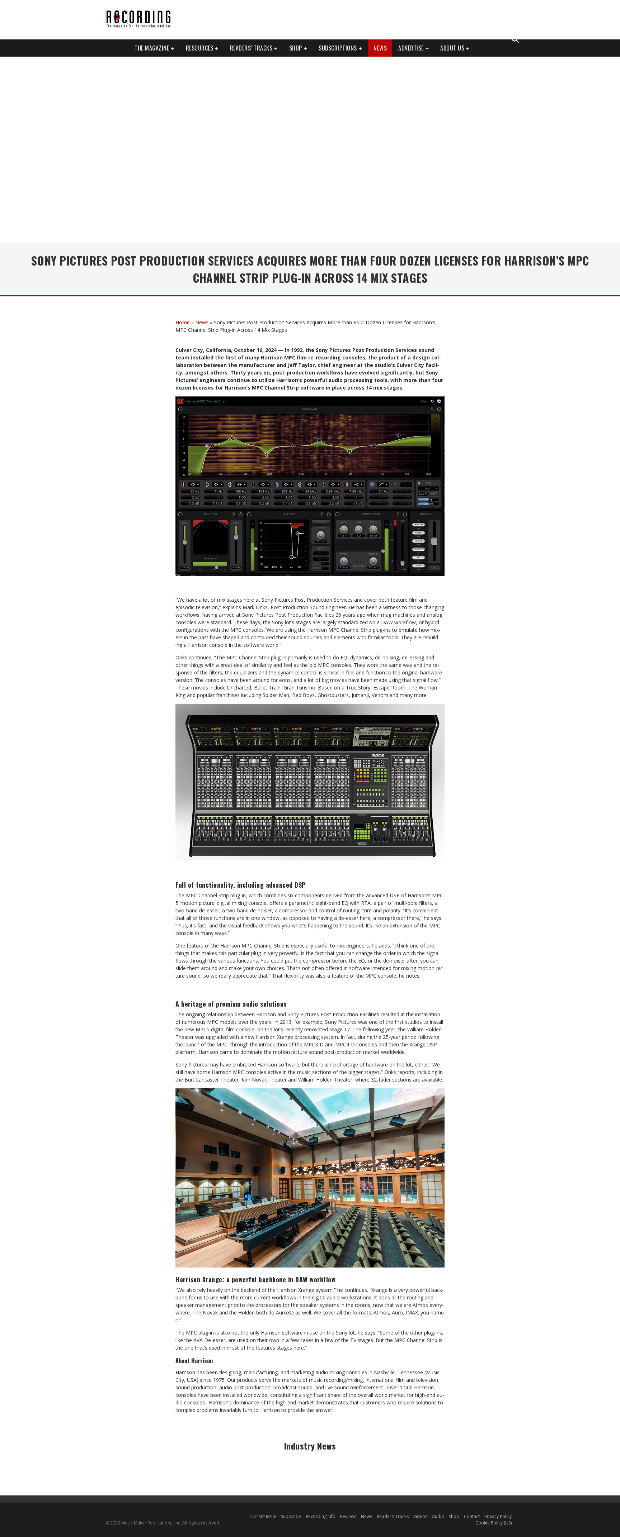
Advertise (411, 48)
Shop (295, 48)
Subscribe (291, 1516)
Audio (438, 1516)
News (380, 48)
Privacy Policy (498, 1516)
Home (182, 322)
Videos (420, 1516)
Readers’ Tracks (393, 1516)
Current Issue (262, 1516)
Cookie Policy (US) (493, 1523)
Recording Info (320, 1516)
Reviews (348, 1516)
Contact (472, 1516)
